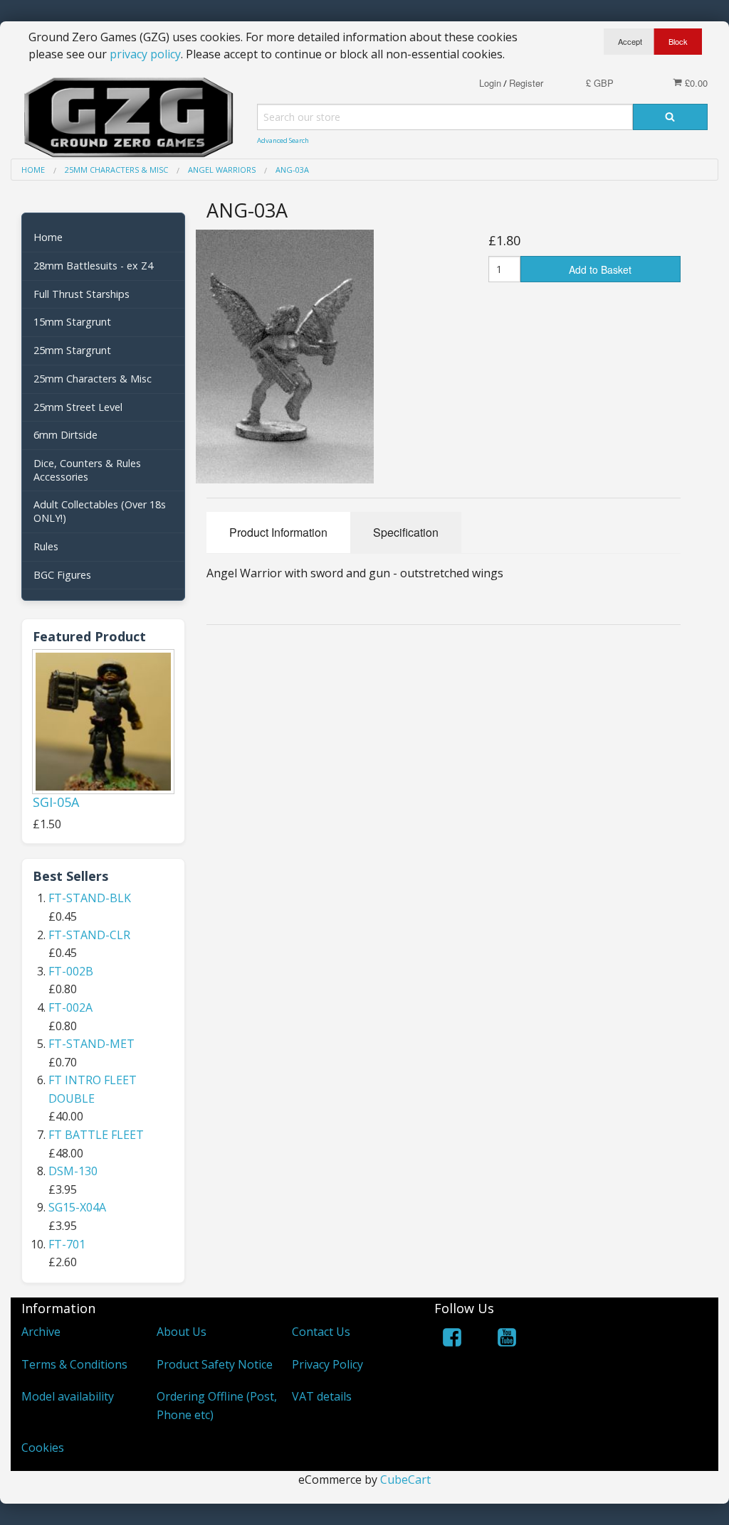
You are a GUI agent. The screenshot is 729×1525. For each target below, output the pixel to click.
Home (48, 237)
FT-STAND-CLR (89, 935)
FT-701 (66, 1244)
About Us (181, 1331)
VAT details (322, 1396)
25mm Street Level (77, 407)
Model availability (67, 1396)
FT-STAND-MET (91, 1044)
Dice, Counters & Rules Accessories (87, 469)
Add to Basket (600, 269)
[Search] (670, 117)
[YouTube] (507, 1339)
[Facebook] (452, 1339)
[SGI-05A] (103, 721)
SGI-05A (56, 801)
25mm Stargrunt (72, 350)
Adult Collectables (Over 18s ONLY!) (99, 511)
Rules (45, 546)
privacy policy (145, 54)
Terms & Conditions (74, 1364)
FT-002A (70, 1007)
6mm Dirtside (65, 435)
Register (526, 83)
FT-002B (70, 971)
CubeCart (405, 1479)
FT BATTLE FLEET (96, 1135)
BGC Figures (62, 575)
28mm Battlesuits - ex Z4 (93, 265)
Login (490, 83)
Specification (406, 532)
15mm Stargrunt (72, 321)
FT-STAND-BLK (89, 898)
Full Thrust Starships (81, 294)
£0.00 (695, 83)
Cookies (42, 1447)
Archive (41, 1331)
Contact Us (321, 1331)
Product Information (278, 532)
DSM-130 (73, 1171)
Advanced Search (283, 140)
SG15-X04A (77, 1207)
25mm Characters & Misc (92, 378)
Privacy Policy (327, 1364)
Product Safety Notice (215, 1364)
